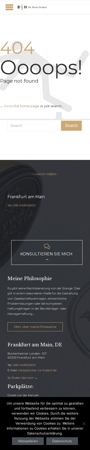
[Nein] (83, 423)
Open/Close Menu (9, 7)
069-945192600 (24, 365)
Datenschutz (62, 441)
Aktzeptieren (28, 441)
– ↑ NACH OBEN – (45, 174)
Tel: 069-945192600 (22, 205)
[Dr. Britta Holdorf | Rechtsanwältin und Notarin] (33, 7)
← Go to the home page (19, 106)
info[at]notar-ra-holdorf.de (37, 370)
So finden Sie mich (21, 378)
